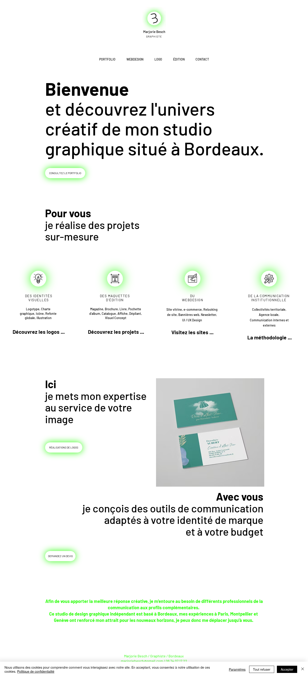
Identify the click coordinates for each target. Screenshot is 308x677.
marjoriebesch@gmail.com (142, 661)
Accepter (287, 669)
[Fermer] (302, 669)
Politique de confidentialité (35, 671)
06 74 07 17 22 (176, 661)
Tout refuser (261, 669)
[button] (269, 337)
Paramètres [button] (237, 669)
